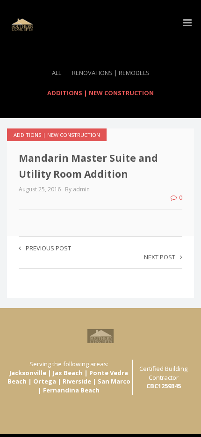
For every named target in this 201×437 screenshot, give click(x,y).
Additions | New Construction (100, 93)
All (56, 72)
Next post (159, 257)
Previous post (48, 248)
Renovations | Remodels (111, 72)
